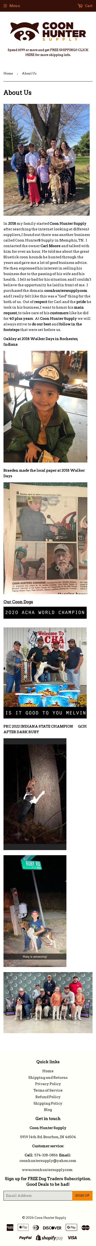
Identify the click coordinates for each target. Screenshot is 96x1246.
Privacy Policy (48, 1084)
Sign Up (82, 1195)
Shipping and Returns (48, 1078)
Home (8, 73)
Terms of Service (48, 1090)
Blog (48, 1110)
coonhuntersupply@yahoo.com (48, 1161)
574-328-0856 (46, 1155)
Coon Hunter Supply (50, 1217)
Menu (14, 6)
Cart (88, 6)
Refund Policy (48, 1097)
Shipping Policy (48, 1103)
